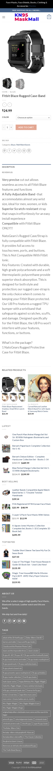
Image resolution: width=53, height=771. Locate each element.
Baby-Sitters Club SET (34, 638)
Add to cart (26, 127)
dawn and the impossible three (14, 651)
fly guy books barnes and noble (14, 659)
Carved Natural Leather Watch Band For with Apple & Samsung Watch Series (39, 408)
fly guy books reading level (39, 659)
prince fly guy (8, 719)
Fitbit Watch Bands (23, 145)
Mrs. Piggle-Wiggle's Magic (13, 708)
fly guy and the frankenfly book (36, 655)
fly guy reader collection (12, 677)
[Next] (46, 51)
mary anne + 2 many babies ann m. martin (18, 699)
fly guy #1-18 (8, 655)
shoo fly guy (26, 724)
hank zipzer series (9, 681)
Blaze (13, 92)
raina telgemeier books (24, 719)
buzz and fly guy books (26, 642)
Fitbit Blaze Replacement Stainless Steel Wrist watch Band (13, 408)
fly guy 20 (18, 655)
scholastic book (41, 719)
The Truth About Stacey (12, 750)
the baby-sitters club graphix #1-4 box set (18, 732)
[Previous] (6, 51)
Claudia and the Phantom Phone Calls (17, 646)
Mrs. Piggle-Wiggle (10, 703)
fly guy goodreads (10, 664)
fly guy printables (39, 673)
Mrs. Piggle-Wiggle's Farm (30, 703)
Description (8, 167)
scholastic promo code (11, 724)
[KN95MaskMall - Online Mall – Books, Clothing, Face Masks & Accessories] (26, 17)
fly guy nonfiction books (28, 664)
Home (4, 92)
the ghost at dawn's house (12, 741)
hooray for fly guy (33, 690)
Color (5, 117)
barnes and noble (9, 642)
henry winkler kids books (33, 686)
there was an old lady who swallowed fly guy (19, 746)
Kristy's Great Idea (10, 695)
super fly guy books (41, 724)
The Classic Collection (33, 737)
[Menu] (3, 17)
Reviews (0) (7, 172)
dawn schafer (33, 651)
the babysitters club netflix (12, 737)
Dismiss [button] (32, 6)
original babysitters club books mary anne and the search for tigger (25, 713)
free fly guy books (30, 677)
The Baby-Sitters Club (11, 728)
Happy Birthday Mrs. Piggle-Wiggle (32, 681)
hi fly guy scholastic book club (14, 690)
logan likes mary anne (28, 695)
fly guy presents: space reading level (16, 673)
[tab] (26, 167)
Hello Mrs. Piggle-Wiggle (12, 686)
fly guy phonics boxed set (12, 668)
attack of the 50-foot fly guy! (13, 638)
